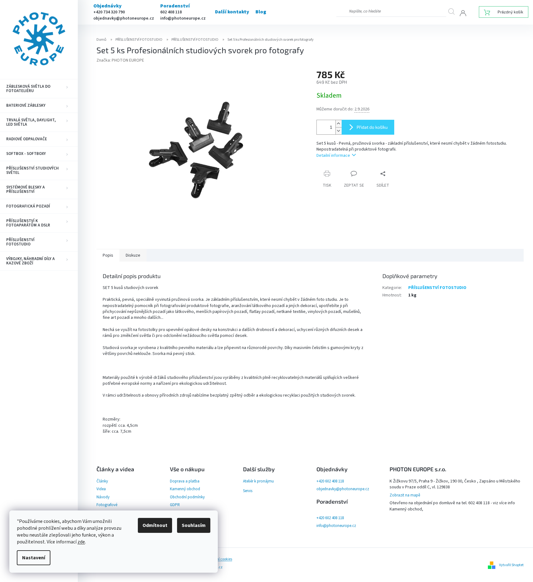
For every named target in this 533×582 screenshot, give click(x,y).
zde (81, 541)
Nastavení (33, 557)
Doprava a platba (184, 481)
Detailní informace (333, 155)
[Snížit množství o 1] (338, 130)
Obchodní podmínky (187, 497)
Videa (101, 489)
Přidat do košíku (372, 127)
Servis (247, 491)
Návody (103, 497)
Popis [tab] (108, 255)
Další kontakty (232, 11)
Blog (260, 11)
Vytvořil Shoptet (511, 565)
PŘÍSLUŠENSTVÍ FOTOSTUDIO (437, 288)
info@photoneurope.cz (183, 18)
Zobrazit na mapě (405, 495)
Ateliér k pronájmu (258, 481)
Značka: (120, 60)
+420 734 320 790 (109, 12)
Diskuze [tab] (133, 255)
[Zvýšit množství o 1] (338, 123)
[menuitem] (39, 88)
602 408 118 (171, 12)
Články (102, 481)
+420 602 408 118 (330, 481)
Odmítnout (155, 525)
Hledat (454, 11)
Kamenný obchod (185, 489)
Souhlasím (194, 525)
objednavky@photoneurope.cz (123, 18)
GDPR (175, 505)
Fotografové (106, 505)
